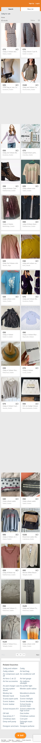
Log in (18, 740)
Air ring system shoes (9, 689)
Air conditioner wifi (27, 674)
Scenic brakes (8, 701)
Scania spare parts (10, 699)
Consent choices (17, 741)
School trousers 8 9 (10, 709)
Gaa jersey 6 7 (9, 716)
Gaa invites (24, 713)
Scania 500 (24, 696)
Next (37, 655)
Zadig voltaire (8, 671)
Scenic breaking (26, 701)
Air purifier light (26, 686)
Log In (38, 3)
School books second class (25, 705)
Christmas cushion (27, 716)
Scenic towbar (8, 704)
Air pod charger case (11, 686)
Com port (23, 719)
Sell (21, 735)
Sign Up (31, 3)
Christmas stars (9, 719)
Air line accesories (10, 681)
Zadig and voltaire (10, 668)
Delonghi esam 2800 (26, 722)
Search (10, 9)
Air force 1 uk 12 (9, 679)
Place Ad (30, 9)
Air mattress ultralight (24, 682)
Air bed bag (24, 671)
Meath (28, 265)
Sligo (9, 265)
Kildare (31, 337)
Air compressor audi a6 (11, 675)
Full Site (3, 740)
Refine (33, 20)
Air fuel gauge (25, 679)
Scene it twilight (26, 699)
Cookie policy (5, 741)
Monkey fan (7, 693)
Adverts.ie (10, 3)
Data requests (26, 740)
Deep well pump (9, 722)
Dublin (9, 54)
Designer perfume (27, 726)
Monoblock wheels (27, 693)
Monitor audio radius (28, 689)
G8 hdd (6, 713)
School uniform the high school (27, 710)
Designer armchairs (11, 726)
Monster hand (8, 696)
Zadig (22, 668)
